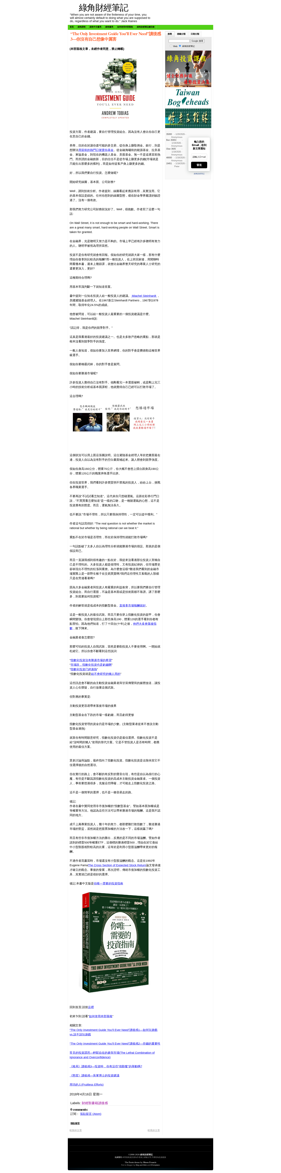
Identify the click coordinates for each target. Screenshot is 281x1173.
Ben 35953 (171, 140)
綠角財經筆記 (103, 7)
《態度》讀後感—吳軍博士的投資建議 (94, 1075)
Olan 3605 (171, 149)
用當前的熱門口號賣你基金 (96, 150)
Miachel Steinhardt (144, 295)
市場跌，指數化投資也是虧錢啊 (91, 664)
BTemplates (155, 1165)
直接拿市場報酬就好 (132, 605)
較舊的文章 (154, 1130)
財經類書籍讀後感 (95, 1103)
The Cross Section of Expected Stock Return (117, 865)
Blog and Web (141, 1165)
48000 (169, 158)
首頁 (72, 27)
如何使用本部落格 (125, 27)
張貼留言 (75, 1123)
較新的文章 (76, 1130)
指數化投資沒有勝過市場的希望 (91, 660)
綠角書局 (109, 27)
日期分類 (195, 34)
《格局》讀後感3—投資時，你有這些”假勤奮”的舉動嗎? (106, 1066)
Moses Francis (149, 1162)
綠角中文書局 (95, 27)
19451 (169, 163)
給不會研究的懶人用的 (105, 674)
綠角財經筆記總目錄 (145, 27)
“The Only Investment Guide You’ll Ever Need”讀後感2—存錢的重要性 (115, 1043)
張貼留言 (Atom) (90, 1114)
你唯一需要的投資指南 (108, 883)
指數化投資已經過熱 (84, 669)
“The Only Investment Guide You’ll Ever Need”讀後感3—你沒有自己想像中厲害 (115, 36)
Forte (131, 1162)
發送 (199, 164)
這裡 (91, 1007)
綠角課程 (82, 27)
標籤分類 (181, 34)
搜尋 (170, 34)
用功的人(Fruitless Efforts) (87, 1084)
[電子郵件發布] (138, 1094)
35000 (169, 134)
